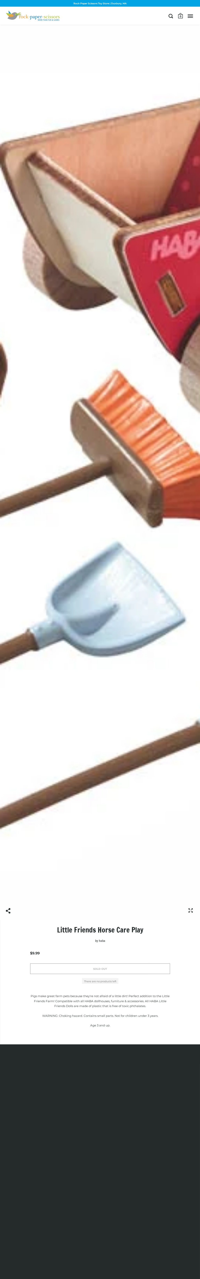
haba (102, 941)
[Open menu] (190, 16)
